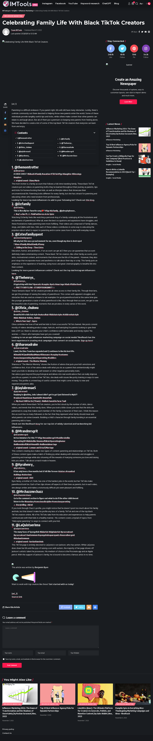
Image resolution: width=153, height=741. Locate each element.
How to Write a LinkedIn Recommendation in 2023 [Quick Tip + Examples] (120, 171)
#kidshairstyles (56, 314)
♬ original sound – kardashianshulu (28, 541)
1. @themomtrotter (24, 138)
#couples (45, 284)
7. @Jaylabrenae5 (24, 151)
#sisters (62, 471)
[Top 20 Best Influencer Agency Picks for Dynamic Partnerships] (145, 147)
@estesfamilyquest (23, 238)
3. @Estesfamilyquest (25, 143)
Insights (108, 164)
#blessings (76, 174)
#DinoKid (18, 354)
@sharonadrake (21, 348)
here (14, 273)
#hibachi (31, 174)
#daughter (67, 174)
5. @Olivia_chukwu (24, 147)
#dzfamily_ (54, 211)
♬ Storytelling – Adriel (23, 505)
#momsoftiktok (43, 441)
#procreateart (67, 532)
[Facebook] (111, 51)
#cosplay (54, 354)
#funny (41, 244)
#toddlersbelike (63, 438)
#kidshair (23, 318)
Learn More (128, 102)
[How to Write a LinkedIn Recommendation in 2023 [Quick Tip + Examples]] (145, 172)
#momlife (35, 444)
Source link (17, 597)
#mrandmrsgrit (49, 438)
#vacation (46, 174)
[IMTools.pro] (20, 3)
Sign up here (87, 340)
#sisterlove (27, 474)
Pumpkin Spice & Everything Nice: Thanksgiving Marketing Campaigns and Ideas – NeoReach (132, 711)
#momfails (47, 398)
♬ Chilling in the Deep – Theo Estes (29, 247)
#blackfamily (32, 244)
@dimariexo (19, 170)
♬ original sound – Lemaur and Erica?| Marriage (34, 447)
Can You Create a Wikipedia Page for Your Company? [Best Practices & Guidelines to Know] (120, 158)
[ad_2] (14, 593)
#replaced (18, 398)
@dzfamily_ (19, 207)
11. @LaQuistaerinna (25, 160)
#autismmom (32, 535)
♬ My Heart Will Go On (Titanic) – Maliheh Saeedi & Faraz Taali (40, 401)
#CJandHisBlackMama (31, 354)
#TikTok (54, 174)
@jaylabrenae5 (20, 391)
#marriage (59, 284)
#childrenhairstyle (71, 314)
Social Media (116, 164)
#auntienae (27, 398)
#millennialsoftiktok (22, 444)
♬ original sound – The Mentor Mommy (30, 361)
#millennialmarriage (48, 444)
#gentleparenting (39, 358)
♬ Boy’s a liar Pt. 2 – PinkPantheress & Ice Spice (34, 214)
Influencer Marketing (13, 16)
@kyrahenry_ (20, 468)
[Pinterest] (134, 51)
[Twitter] (122, 51)
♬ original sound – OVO (23, 478)
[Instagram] (146, 51)
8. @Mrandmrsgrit (66, 151)
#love (17, 244)
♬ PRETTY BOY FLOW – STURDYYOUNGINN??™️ (34, 287)
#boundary (29, 501)
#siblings (17, 474)
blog (38, 424)
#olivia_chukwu (33, 318)
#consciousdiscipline (43, 501)
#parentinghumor (57, 441)
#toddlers (52, 358)
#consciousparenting (23, 358)
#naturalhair (43, 314)
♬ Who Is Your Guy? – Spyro (25, 321)
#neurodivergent (67, 535)
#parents (37, 284)
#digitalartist (54, 532)
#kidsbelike (31, 441)
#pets (52, 284)
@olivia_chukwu (21, 311)
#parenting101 (20, 441)
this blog (90, 200)
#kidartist (44, 532)
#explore (17, 177)
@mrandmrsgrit (21, 434)
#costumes (63, 354)
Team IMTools (16, 30)
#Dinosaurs (45, 354)
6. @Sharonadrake (66, 147)
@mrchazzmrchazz (22, 495)
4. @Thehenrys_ (66, 143)
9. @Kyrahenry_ (23, 156)
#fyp (60, 174)
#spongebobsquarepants (49, 535)
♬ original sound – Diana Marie (26, 180)
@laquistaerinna (21, 528)
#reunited (70, 471)
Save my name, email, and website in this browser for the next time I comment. (33, 659)
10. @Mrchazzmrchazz (68, 156)
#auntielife (37, 398)
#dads (67, 284)
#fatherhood (75, 284)
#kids (16, 318)
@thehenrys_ (20, 281)
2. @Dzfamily (64, 139)
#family (38, 174)
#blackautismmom (21, 538)
